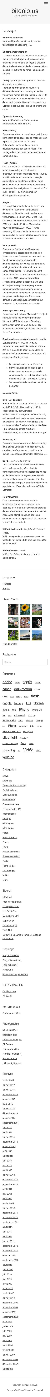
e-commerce (8, 799)
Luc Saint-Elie (9, 911)
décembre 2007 (10, 1364)
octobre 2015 (8, 1099)
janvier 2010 (8, 1297)
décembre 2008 (10, 1359)
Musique (31, 715)
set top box (28, 731)
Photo (12, 725)
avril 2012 (7, 1198)
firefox (26, 697)
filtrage (19, 696)
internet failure (9, 813)
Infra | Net (7, 897)
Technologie (8, 865)
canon (6, 688)
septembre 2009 (10, 1316)
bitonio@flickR (9, 1034)
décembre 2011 (10, 1212)
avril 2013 (7, 1170)
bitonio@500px (10, 1030)
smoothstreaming (10, 743)
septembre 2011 (10, 1222)
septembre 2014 (10, 1122)
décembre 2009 (10, 1302)
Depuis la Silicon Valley (14, 785)
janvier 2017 (8, 1084)
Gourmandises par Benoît (15, 974)
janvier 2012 (8, 1207)
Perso (5, 832)
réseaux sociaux (11, 731)
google (7, 703)
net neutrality (9, 720)
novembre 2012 (10, 1184)
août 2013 (7, 1151)
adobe (7, 681)
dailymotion (23, 688)
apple (27, 681)
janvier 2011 (8, 1241)
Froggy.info (7, 969)
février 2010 (8, 1293)
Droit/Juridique (9, 790)
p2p (3, 726)
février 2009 (8, 1349)
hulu (14, 709)
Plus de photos (9, 643)
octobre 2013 (8, 1146)
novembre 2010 (10, 1250)
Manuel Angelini (10, 915)
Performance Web (11, 1013)
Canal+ (38, 682)
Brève (5, 775)
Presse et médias (11, 851)
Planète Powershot (11, 1053)
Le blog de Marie (10, 906)
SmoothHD (24, 738)
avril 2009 (7, 1340)
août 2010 (7, 1264)
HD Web (39, 703)
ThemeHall (38, 1390)
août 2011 (7, 1226)
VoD (38, 750)
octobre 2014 (8, 1118)
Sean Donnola (9, 1058)
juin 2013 (7, 1160)
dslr (12, 696)
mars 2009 (7, 1345)
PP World (7, 996)
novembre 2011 (10, 1217)
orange (39, 720)
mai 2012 (7, 1193)
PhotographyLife (10, 1049)
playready (23, 726)
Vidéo (28, 750)
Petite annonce (9, 837)
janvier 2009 (8, 1354)
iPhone (24, 709)
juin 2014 (7, 1127)
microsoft (19, 715)
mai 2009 (7, 1335)
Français (6, 583)
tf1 (19, 750)
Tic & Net (7, 930)
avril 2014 (7, 1132)
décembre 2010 (10, 1245)
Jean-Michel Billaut (11, 901)
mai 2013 (7, 1165)
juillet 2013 (7, 1155)
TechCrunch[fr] (9, 925)
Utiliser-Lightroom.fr (12, 1063)
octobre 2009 (8, 1312)
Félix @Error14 (10, 964)
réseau (39, 726)
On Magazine (9, 991)
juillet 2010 (7, 1269)
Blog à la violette (10, 955)
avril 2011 (7, 1236)
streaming (8, 750)
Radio (5, 861)
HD (28, 702)
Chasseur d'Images (12, 1039)
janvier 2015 (8, 1108)
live (3, 715)
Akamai (17, 683)
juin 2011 (7, 1231)
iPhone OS (37, 709)
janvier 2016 (8, 1089)
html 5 (5, 709)
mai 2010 (7, 1278)
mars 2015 (7, 1103)
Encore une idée (10, 804)
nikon (20, 720)
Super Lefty (8, 920)
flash (35, 695)
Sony (23, 743)
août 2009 (7, 1321)
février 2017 (8, 1080)
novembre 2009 (10, 1307)
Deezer (37, 689)
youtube (8, 756)
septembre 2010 (10, 1260)
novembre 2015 (10, 1094)
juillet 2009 (7, 1326)
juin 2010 (7, 1274)
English (6, 588)
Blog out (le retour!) (11, 960)
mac (9, 715)
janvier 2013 (8, 1174)
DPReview (7, 1044)
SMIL (5, 224)
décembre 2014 (10, 1113)
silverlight (9, 737)
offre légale (29, 721)
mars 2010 (7, 1288)
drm (5, 696)
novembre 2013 (10, 1141)
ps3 (32, 725)
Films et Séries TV (11, 809)
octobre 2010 (8, 1255)
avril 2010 (7, 1283)
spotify (31, 743)
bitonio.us (25, 10)
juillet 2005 (7, 1368)
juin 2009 (7, 1331)
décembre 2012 (10, 1179)
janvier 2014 (8, 1137)
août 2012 (7, 1189)
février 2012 (8, 1203)
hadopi (18, 703)
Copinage (7, 780)
